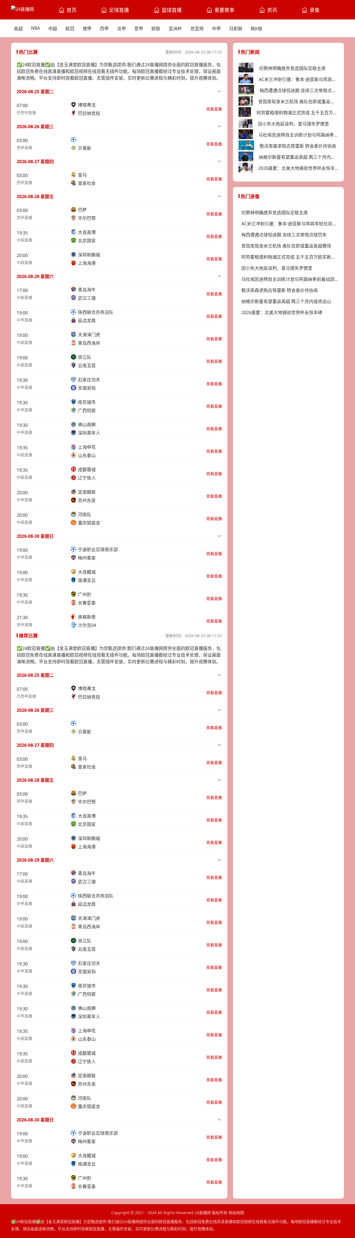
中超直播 (24, 240)
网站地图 (236, 1212)
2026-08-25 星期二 (35, 92)
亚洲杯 (175, 29)
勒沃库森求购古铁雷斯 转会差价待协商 (298, 146)
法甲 (121, 29)
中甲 (216, 29)
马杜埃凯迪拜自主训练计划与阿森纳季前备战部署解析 (298, 135)
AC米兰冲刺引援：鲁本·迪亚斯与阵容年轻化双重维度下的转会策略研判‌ (298, 79)
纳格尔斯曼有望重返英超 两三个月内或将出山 (298, 157)
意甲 (138, 29)
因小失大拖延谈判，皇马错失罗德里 (293, 124)
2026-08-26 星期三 (35, 126)
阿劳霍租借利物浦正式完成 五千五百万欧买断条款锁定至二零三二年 (297, 113)
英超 (18, 29)
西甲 (104, 29)
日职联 (235, 29)
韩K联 (256, 29)
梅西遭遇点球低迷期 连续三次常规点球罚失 (299, 90)
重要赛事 (224, 10)
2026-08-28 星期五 (35, 196)
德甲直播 (24, 624)
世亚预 (197, 29)
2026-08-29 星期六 (35, 276)
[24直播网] (22, 10)
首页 (72, 10)
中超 (52, 29)
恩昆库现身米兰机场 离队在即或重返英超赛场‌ (298, 102)
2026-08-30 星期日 (35, 536)
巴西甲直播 (26, 112)
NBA (35, 28)
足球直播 (119, 10)
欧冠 (69, 29)
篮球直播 (172, 10)
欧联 (155, 29)
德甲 (87, 29)
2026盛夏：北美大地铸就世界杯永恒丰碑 (298, 168)
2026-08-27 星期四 (35, 161)
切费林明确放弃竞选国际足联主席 (292, 68)
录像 (315, 10)
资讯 (272, 10)
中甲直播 (24, 319)
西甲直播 (24, 147)
